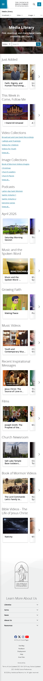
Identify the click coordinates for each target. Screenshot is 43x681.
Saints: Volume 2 (9, 199)
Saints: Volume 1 (9, 195)
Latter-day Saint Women (12, 191)
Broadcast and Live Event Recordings (18, 137)
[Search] (38, 44)
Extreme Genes (8, 202)
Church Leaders (8, 171)
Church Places (8, 175)
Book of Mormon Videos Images (15, 164)
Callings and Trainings (11, 141)
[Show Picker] (9, 44)
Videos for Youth (9, 148)
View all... (6, 152)
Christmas (6, 168)
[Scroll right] (39, 76)
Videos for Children (10, 145)
